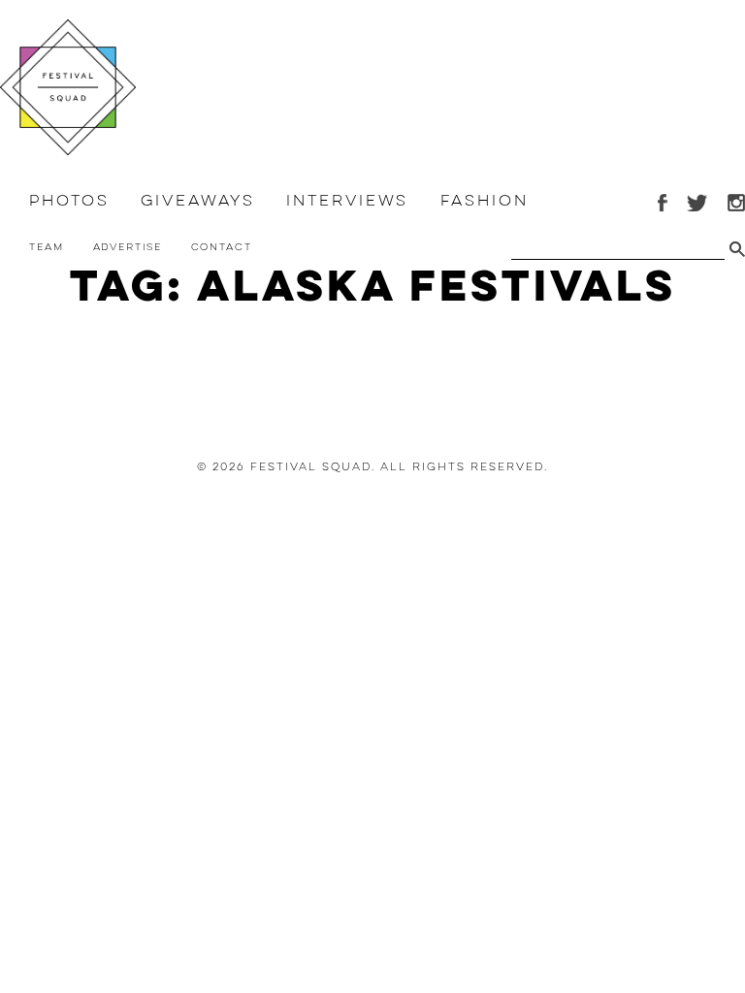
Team (46, 246)
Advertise (127, 246)
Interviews (347, 200)
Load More (372, 373)
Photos (69, 200)
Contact (221, 246)
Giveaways (197, 200)
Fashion (484, 200)
